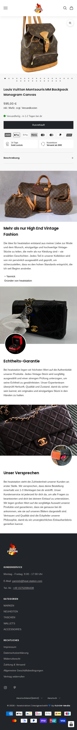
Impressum (10, 647)
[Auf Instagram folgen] (5, 687)
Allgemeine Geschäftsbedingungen (23, 670)
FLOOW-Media (62, 705)
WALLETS (9, 623)
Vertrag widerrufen (14, 676)
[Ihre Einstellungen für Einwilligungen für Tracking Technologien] (71, 724)
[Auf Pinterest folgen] (14, 687)
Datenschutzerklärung (16, 652)
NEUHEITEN (11, 611)
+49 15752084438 (23, 587)
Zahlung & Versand (14, 664)
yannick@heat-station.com (27, 581)
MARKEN (9, 605)
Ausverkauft (38, 125)
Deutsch (52, 698)
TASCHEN (9, 617)
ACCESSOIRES (12, 629)
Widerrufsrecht (12, 658)
